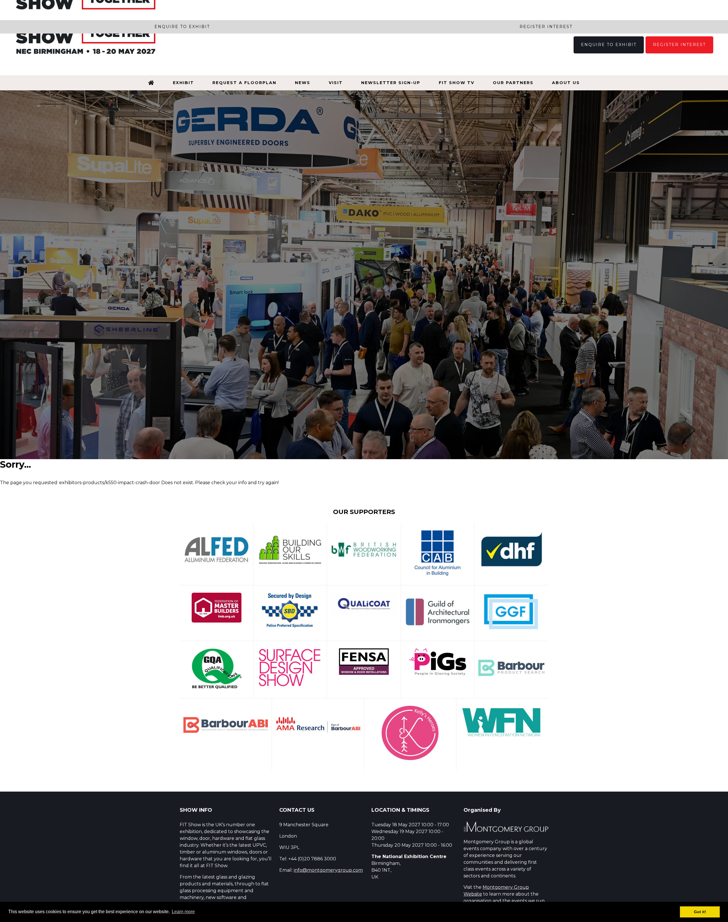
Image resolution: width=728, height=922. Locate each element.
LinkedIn (707, 21)
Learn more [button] (183, 911)
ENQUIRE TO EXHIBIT (608, 44)
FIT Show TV (456, 82)
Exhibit (183, 82)
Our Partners (513, 82)
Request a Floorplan (244, 82)
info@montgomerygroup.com (328, 870)
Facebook (667, 21)
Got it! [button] (700, 911)
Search (654, 21)
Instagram (680, 21)
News (302, 82)
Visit (336, 82)
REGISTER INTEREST (679, 44)
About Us (566, 82)
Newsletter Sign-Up (390, 82)
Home (151, 82)
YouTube (694, 21)
